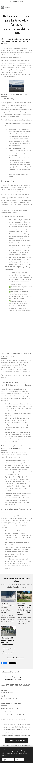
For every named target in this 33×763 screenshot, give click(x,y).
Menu (30, 7)
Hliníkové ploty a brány (13, 677)
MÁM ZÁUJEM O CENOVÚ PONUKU (16, 685)
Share (4, 663)
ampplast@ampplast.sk (9, 698)
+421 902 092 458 (7, 692)
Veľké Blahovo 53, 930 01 (9, 708)
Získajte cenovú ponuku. (18, 1)
